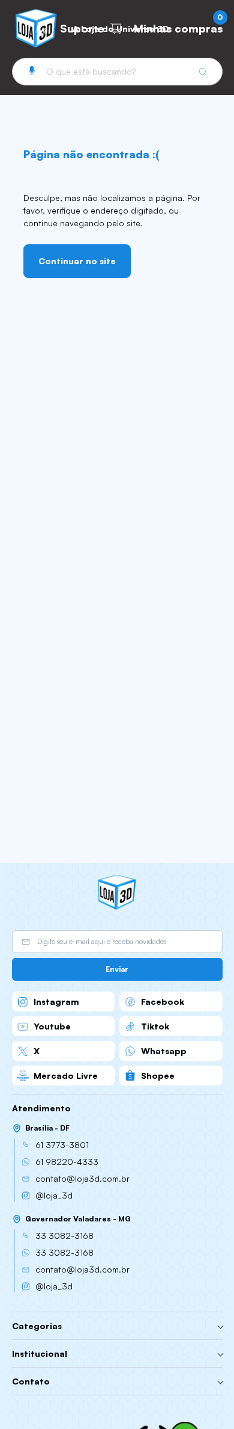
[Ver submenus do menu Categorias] (220, 1326)
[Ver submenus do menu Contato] (220, 1381)
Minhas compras (178, 25)
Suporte (82, 28)
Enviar (117, 969)
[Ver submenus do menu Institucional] (220, 1354)
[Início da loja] (117, 892)
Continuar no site (77, 261)
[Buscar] (203, 71)
